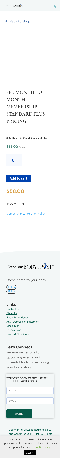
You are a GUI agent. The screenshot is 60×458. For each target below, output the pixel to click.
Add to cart (18, 178)
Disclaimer (12, 326)
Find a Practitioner (17, 317)
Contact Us (12, 309)
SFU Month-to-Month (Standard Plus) (27, 138)
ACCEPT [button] (30, 452)
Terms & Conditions (17, 334)
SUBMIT (19, 413)
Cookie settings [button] (43, 447)
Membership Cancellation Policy (25, 213)
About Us (11, 313)
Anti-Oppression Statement (22, 321)
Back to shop (20, 21)
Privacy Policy (14, 330)
